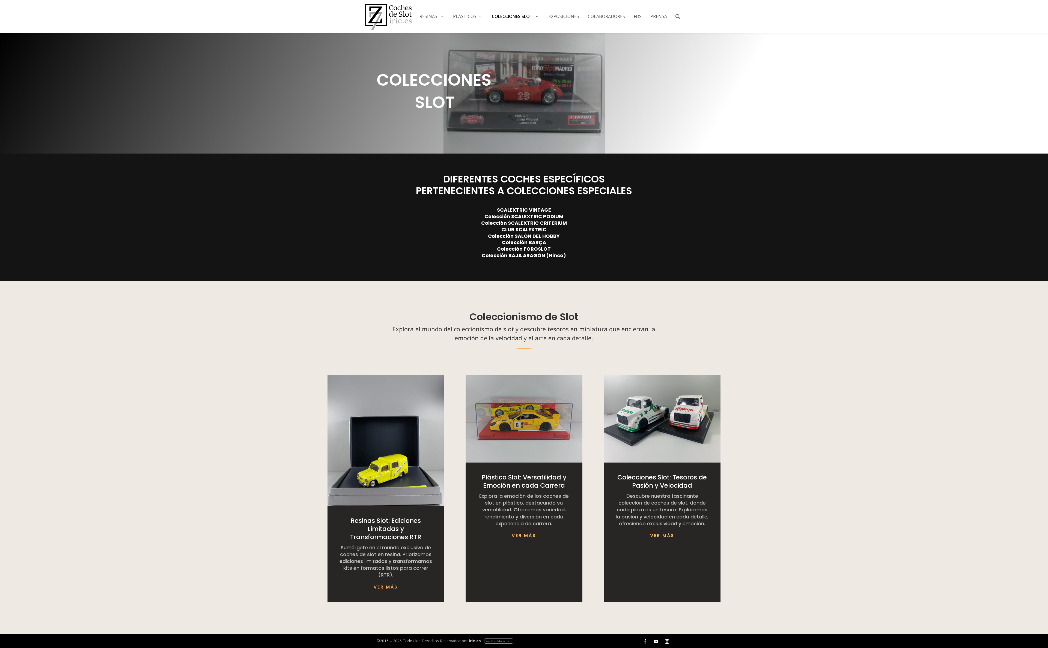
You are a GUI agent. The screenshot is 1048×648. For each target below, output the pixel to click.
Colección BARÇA (524, 242)
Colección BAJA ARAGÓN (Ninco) (524, 255)
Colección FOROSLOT (524, 248)
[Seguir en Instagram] (667, 641)
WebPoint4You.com (499, 641)
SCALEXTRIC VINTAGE (524, 209)
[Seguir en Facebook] (645, 641)
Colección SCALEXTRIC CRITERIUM (524, 223)
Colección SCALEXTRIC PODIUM (523, 216)
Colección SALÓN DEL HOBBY (524, 236)
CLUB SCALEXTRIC (523, 229)
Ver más (386, 587)
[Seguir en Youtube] (656, 641)
